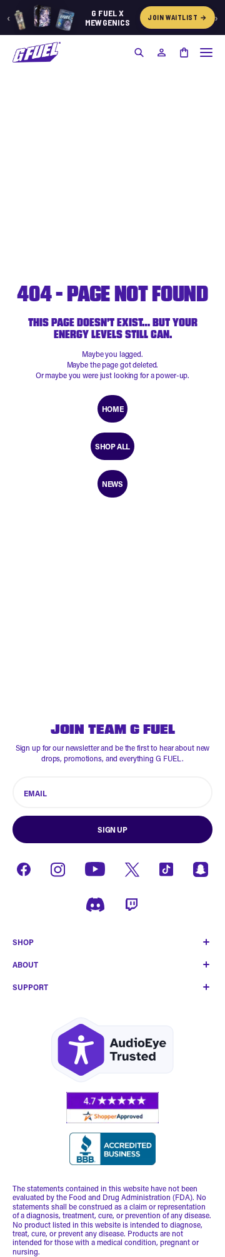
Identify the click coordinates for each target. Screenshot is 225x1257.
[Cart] (183, 53)
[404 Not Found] (36, 52)
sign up (112, 829)
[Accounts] (161, 53)
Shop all (112, 446)
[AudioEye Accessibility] (112, 1050)
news (112, 484)
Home (112, 409)
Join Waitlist (178, 17)
